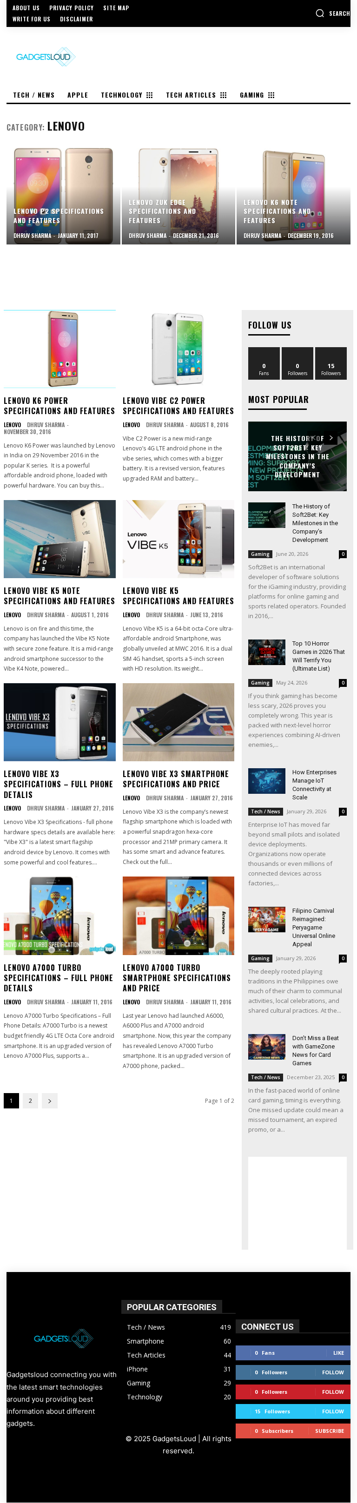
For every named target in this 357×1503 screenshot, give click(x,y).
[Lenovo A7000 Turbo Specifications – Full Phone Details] (60, 916)
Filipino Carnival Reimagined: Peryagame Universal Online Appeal (313, 927)
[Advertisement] (297, 1203)
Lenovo (12, 425)
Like (264, 350)
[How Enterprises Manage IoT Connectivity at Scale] (266, 781)
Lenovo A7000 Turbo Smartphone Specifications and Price (177, 978)
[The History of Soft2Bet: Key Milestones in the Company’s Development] (266, 515)
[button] (332, 13)
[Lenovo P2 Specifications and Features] (63, 196)
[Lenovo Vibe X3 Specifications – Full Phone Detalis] (60, 722)
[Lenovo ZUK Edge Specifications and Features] (179, 196)
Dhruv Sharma (46, 424)
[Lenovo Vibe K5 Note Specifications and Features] (60, 539)
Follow (298, 350)
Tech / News (265, 811)
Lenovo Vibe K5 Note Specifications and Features (59, 595)
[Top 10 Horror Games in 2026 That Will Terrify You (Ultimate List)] (266, 652)
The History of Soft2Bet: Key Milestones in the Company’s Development (298, 456)
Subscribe (329, 1430)
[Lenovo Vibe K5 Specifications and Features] (179, 539)
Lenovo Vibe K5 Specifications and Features (178, 595)
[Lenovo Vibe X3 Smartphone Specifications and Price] (179, 722)
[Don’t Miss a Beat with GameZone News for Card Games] (266, 1047)
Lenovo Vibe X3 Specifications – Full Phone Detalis (58, 784)
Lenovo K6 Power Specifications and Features (59, 405)
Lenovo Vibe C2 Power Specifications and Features (178, 405)
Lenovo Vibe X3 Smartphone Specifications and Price (176, 779)
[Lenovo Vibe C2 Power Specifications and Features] (179, 349)
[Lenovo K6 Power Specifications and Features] (60, 349)
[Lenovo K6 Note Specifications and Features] (293, 196)
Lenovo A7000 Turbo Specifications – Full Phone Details (58, 978)
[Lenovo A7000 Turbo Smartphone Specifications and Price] (179, 916)
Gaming (260, 554)
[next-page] (50, 1100)
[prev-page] (314, 438)
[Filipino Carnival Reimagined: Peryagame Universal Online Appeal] (266, 919)
